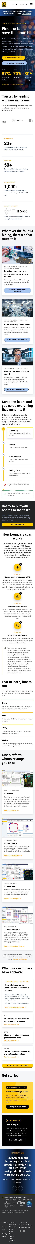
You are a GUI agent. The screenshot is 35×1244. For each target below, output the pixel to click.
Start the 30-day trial (16, 1140)
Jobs (3, 1229)
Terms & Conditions (12, 1223)
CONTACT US (23, 1222)
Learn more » (26, 13)
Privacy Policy (13, 1227)
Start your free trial (17, 524)
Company (5, 1222)
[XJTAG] (4, 4)
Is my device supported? (13, 58)
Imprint (4, 1236)
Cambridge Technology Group (17, 1198)
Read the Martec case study (14, 1007)
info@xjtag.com (25, 1227)
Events (4, 1227)
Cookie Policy (11, 1230)
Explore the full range (20, 959)
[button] (14, 1188)
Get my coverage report (17, 1107)
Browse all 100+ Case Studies (17, 1065)
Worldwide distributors (25, 1225)
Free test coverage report (14, 63)
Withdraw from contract (12, 1238)
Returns (11, 1234)
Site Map (4, 1234)
